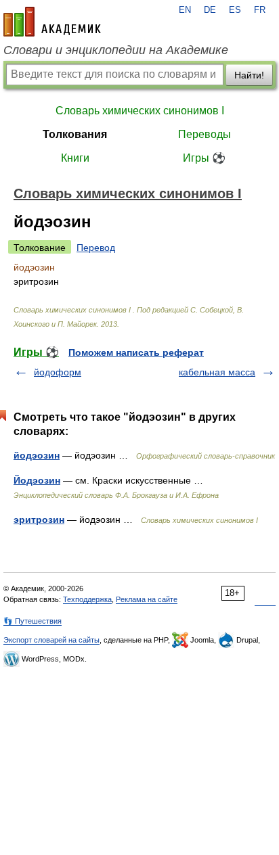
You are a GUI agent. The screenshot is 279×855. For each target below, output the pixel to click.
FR (259, 10)
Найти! (249, 75)
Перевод (96, 247)
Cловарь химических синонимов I (140, 110)
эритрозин (39, 519)
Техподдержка (87, 599)
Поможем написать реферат (136, 352)
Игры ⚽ (204, 158)
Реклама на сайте (146, 599)
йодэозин (37, 455)
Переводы (204, 134)
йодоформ (57, 372)
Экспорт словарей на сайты (51, 640)
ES (235, 10)
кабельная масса (217, 372)
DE (210, 10)
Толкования (75, 134)
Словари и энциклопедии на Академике (115, 50)
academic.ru (52, 22)
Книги (75, 158)
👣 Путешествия (32, 621)
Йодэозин (37, 480)
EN (185, 10)
